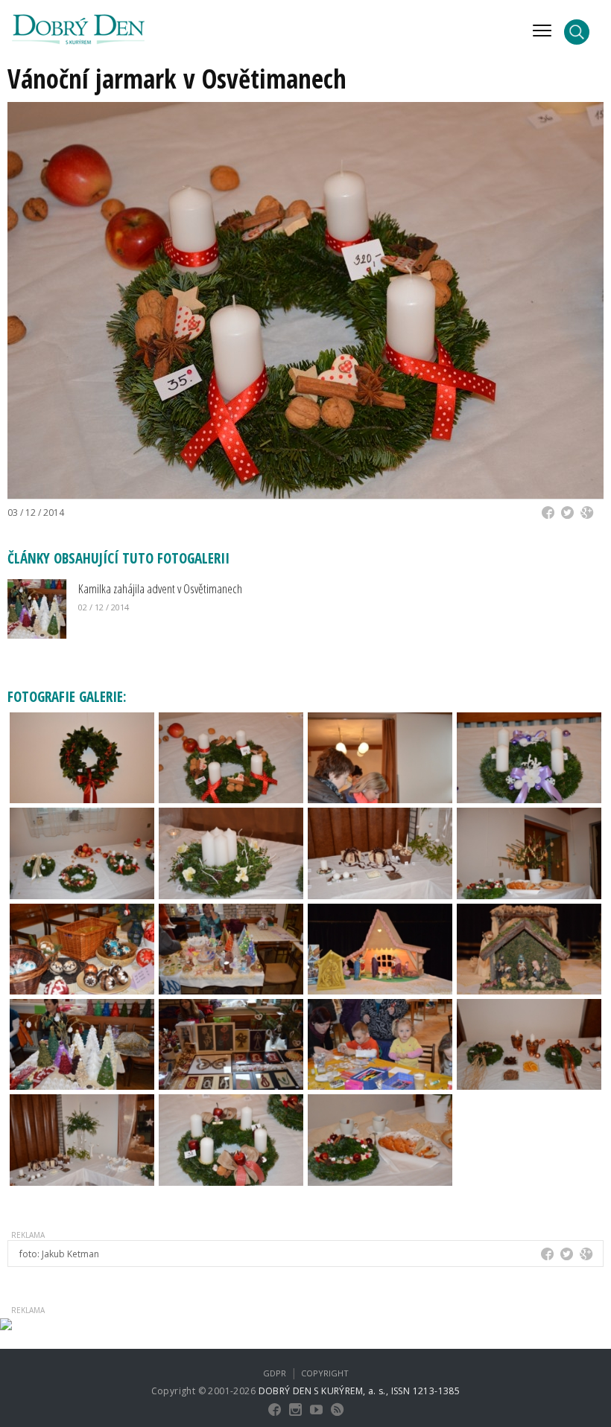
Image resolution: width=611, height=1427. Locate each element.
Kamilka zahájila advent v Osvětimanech (160, 588)
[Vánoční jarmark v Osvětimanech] (82, 756)
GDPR (274, 1373)
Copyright (325, 1373)
